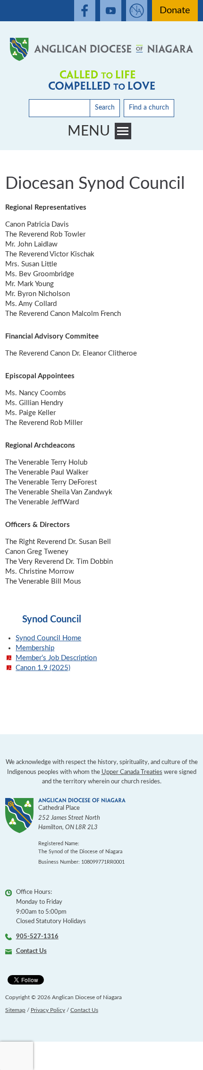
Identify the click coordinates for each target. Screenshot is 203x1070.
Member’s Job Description (56, 658)
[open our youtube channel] (110, 10)
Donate (175, 10)
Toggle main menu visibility (123, 131)
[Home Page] (101, 49)
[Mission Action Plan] (101, 80)
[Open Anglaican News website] (136, 10)
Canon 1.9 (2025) (43, 667)
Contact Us (31, 951)
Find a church (149, 107)
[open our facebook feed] (84, 10)
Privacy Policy (48, 1010)
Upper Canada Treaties (132, 772)
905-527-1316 (37, 937)
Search (105, 107)
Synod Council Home (48, 638)
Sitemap (15, 1010)
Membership (35, 648)
